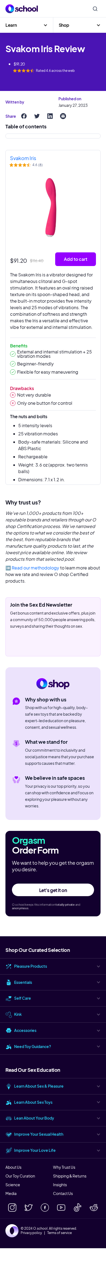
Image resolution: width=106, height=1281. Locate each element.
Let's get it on (53, 890)
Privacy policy (31, 1233)
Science (12, 1184)
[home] (21, 8)
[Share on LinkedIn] (50, 116)
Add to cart (75, 259)
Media (11, 1193)
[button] (26, 25)
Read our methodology (35, 568)
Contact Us (63, 1193)
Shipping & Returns (69, 1175)
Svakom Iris (23, 158)
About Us (13, 1167)
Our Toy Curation (20, 1175)
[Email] (63, 116)
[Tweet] (37, 116)
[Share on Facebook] (23, 116)
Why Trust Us (64, 1167)
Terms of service (59, 1233)
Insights (60, 1184)
